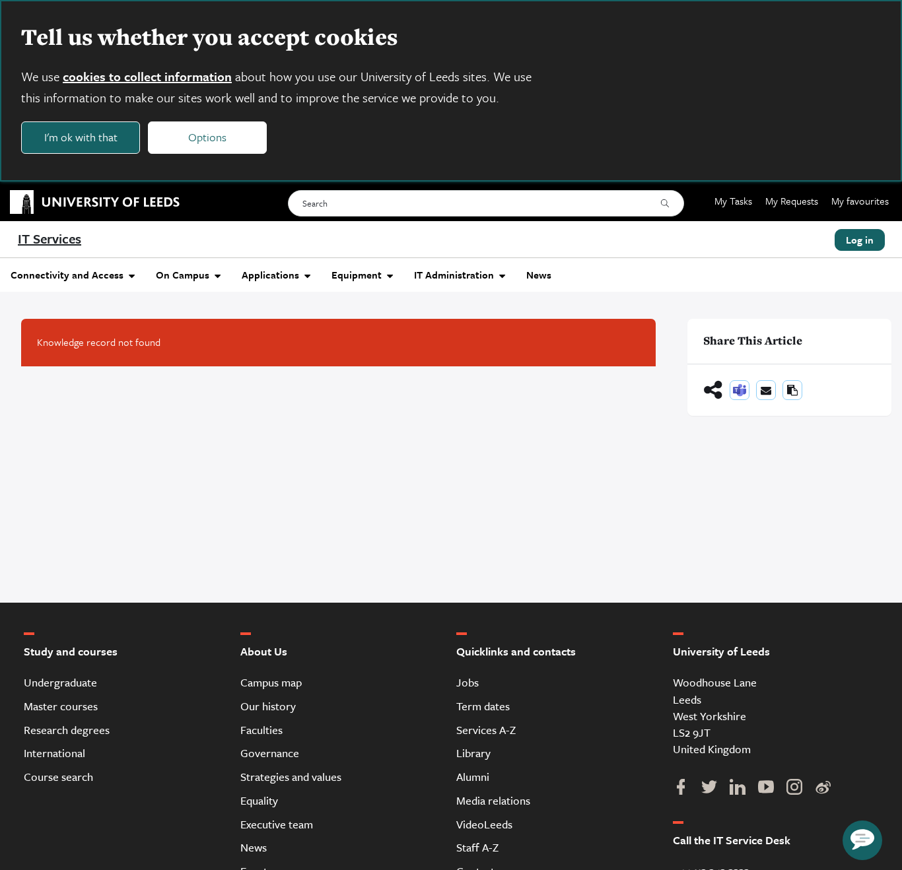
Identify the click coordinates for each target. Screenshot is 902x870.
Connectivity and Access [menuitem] (67, 274)
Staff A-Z (477, 847)
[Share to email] (766, 390)
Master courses (61, 706)
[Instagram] (794, 788)
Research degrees (67, 729)
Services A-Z (486, 729)
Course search (58, 776)
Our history (268, 706)
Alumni (472, 776)
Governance (269, 753)
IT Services (49, 238)
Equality (259, 800)
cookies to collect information (147, 76)
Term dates (483, 706)
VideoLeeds (484, 824)
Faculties (261, 729)
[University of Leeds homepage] (90, 201)
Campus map (271, 682)
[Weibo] (822, 788)
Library (473, 753)
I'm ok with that (81, 137)
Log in (860, 239)
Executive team (276, 824)
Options (207, 137)
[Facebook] (680, 788)
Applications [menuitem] (270, 274)
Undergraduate (60, 682)
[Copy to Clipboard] (792, 390)
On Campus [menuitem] (182, 274)
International (54, 753)
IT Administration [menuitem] (454, 274)
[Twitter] (708, 788)
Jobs (467, 682)
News (253, 847)
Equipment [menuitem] (356, 274)
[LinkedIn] (737, 788)
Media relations (493, 800)
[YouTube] (765, 788)
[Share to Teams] (739, 390)
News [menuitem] (538, 274)
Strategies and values (290, 776)
